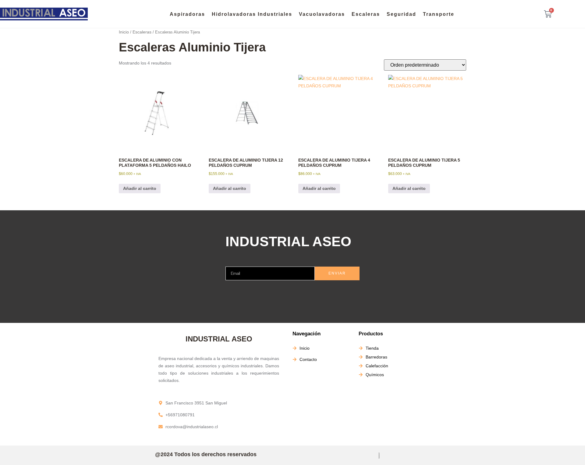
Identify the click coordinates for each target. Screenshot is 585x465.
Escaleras (366, 14)
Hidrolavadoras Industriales (252, 14)
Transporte (438, 14)
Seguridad (401, 14)
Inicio (124, 32)
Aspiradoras (187, 14)
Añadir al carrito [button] (139, 188)
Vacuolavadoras (322, 14)
